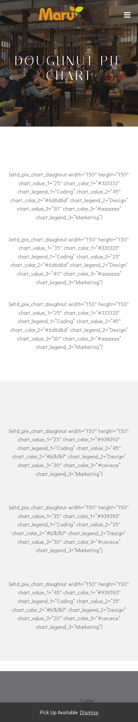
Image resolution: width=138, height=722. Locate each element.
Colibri (87, 700)
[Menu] (127, 15)
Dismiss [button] (89, 712)
